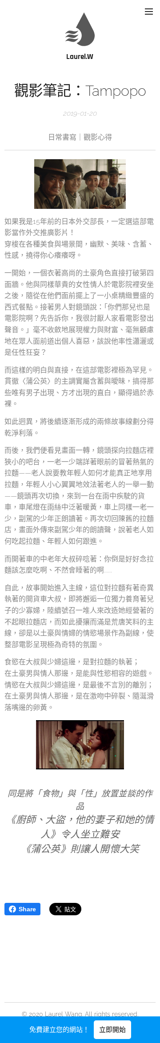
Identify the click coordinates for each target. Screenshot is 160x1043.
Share (27, 909)
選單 (149, 11)
